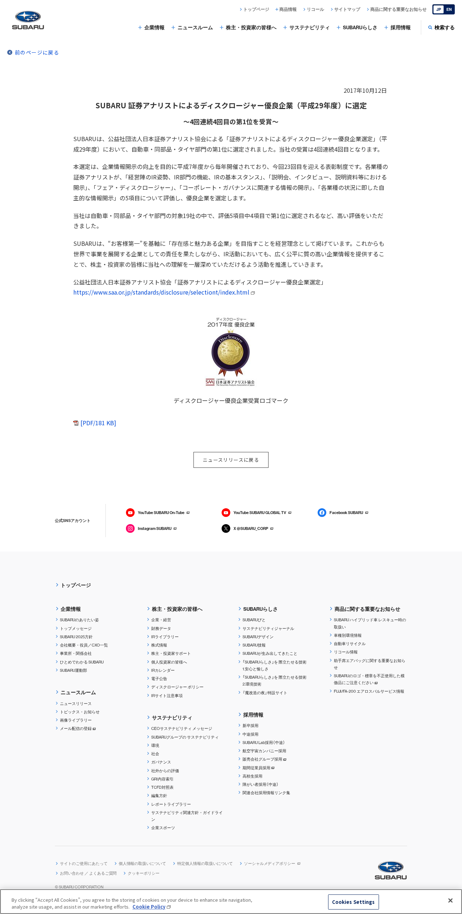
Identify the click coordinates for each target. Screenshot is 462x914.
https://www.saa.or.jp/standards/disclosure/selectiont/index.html (161, 292)
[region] (231, 901)
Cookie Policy (148, 906)
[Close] (450, 901)
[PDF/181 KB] (98, 422)
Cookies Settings (353, 901)
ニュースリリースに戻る (231, 459)
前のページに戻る (37, 52)
